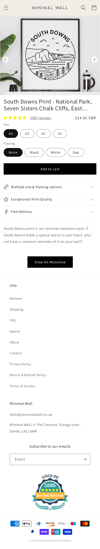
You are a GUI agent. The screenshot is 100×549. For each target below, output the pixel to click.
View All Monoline (50, 262)
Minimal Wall (43, 540)
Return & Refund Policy (28, 375)
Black (34, 152)
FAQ (13, 320)
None (13, 152)
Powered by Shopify (61, 540)
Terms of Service (22, 386)
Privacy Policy (20, 364)
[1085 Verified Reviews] (50, 511)
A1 (60, 133)
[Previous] (5, 59)
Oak (76, 152)
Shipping (17, 309)
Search (15, 331)
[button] (6, 7)
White (55, 152)
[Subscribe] (84, 459)
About (14, 342)
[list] (50, 59)
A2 (44, 133)
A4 (11, 133)
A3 (27, 133)
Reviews (16, 298)
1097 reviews (40, 117)
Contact (16, 353)
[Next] (94, 59)
